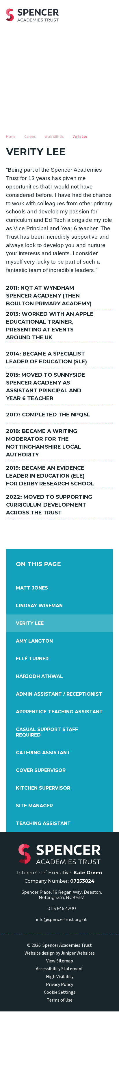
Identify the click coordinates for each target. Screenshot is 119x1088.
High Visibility (59, 976)
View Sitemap (59, 961)
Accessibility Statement (59, 969)
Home (10, 136)
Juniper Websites (78, 953)
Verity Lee (80, 136)
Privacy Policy (59, 984)
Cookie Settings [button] (59, 992)
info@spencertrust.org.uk (61, 919)
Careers (30, 136)
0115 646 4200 (61, 908)
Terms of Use (59, 1000)
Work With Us (54, 136)
